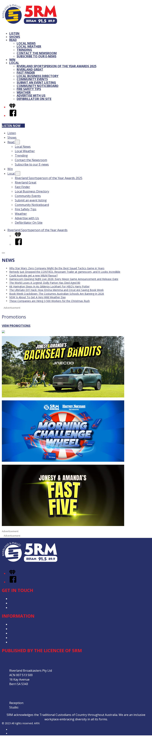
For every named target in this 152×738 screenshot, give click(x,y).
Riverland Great (30, 69)
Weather (24, 92)
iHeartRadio (16, 733)
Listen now (11, 126)
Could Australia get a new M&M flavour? (33, 275)
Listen (14, 33)
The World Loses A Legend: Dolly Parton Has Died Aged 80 (44, 282)
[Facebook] (13, 116)
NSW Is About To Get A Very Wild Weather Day (37, 297)
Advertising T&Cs (21, 633)
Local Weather (29, 46)
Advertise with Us (31, 95)
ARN (12, 729)
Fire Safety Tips (29, 89)
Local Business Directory (37, 76)
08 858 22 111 (28, 707)
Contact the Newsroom (37, 53)
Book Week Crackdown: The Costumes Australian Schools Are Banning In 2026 (56, 293)
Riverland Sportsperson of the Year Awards (37, 230)
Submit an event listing (36, 82)
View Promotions (16, 326)
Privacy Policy (18, 624)
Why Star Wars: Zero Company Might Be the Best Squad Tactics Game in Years (56, 268)
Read (13, 40)
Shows (14, 37)
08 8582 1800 (33, 703)
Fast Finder (26, 73)
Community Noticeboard (37, 86)
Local (14, 63)
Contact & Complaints (24, 599)
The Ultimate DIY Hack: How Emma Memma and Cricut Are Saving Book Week (56, 290)
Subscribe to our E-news (36, 56)
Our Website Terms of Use (27, 638)
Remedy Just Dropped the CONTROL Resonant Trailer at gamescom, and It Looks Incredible (64, 271)
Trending (24, 50)
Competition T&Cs (22, 629)
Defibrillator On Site (34, 99)
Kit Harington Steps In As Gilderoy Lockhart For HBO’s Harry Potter (49, 286)
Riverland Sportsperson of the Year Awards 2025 (56, 66)
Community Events (32, 79)
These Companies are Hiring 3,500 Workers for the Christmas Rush (49, 301)
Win (12, 60)
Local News (26, 43)
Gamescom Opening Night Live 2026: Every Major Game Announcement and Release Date (63, 279)
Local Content (19, 642)
